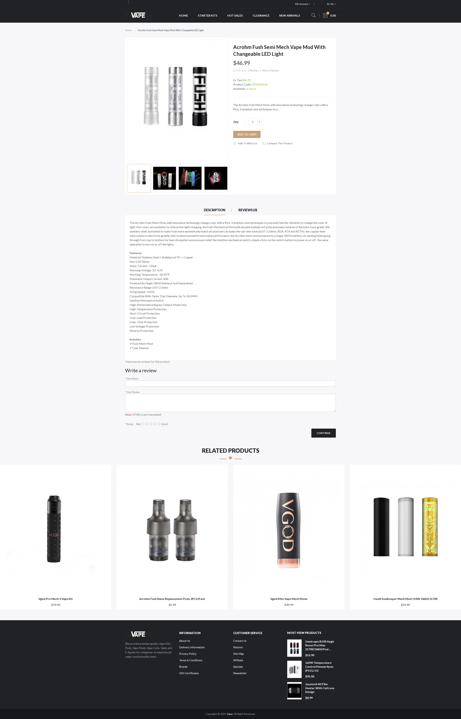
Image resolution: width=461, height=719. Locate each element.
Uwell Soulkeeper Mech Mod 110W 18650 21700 (405, 598)
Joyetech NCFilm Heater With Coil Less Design (319, 687)
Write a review (270, 70)
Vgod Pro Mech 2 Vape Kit (55, 598)
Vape (230, 713)
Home (128, 30)
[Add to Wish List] (106, 469)
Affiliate (238, 660)
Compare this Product (280, 143)
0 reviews (253, 70)
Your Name (132, 378)
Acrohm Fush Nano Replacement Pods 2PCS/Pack (172, 598)
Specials (238, 666)
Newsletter (240, 673)
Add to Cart (247, 134)
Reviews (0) (247, 210)
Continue (323, 433)
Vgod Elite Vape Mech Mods (288, 598)
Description (214, 210)
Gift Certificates (189, 673)
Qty (236, 121)
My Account (301, 4)
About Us (184, 640)
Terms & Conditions (190, 660)
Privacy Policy (187, 653)
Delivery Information (192, 647)
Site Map (238, 653)
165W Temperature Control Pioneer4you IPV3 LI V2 (319, 666)
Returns (238, 647)
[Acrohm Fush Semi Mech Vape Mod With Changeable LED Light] (139, 178)
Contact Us (240, 640)
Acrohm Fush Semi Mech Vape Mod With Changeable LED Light (171, 30)
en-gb (330, 4)
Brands (183, 666)
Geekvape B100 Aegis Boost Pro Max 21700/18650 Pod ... (319, 645)
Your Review (133, 392)
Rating (130, 424)
